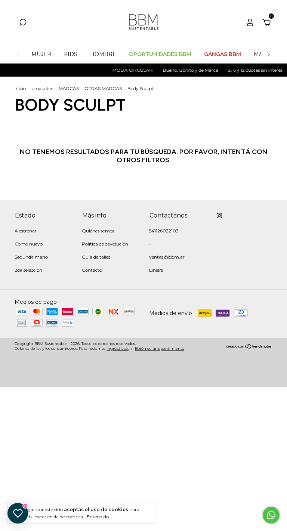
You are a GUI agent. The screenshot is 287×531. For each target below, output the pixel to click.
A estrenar (26, 231)
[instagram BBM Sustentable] (219, 216)
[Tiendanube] (249, 347)
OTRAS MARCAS (103, 88)
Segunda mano (31, 257)
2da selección (28, 270)
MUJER (41, 54)
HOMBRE (103, 54)
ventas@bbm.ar (167, 257)
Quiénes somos (98, 231)
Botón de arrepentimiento (159, 348)
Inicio (20, 88)
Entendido (98, 516)
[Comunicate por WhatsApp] (271, 515)
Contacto (92, 270)
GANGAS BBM (222, 54)
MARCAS (69, 88)
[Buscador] (23, 23)
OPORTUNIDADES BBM (160, 54)
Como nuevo (29, 244)
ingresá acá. (118, 348)
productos (42, 88)
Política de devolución (105, 244)
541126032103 (164, 231)
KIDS (70, 54)
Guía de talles (96, 257)
